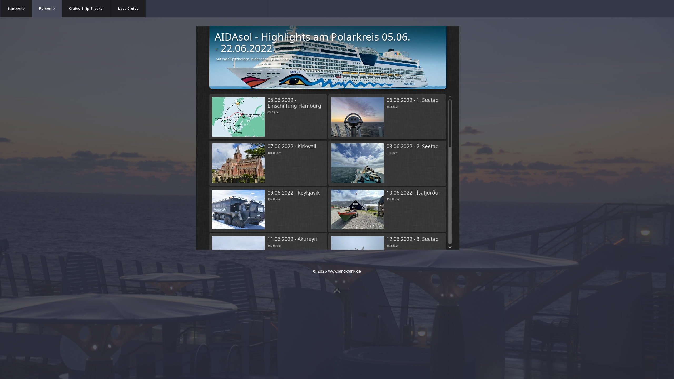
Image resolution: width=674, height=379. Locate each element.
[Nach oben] (337, 290)
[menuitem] (16, 8)
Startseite (16, 9)
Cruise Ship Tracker (86, 9)
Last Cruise (128, 9)
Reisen (45, 9)
